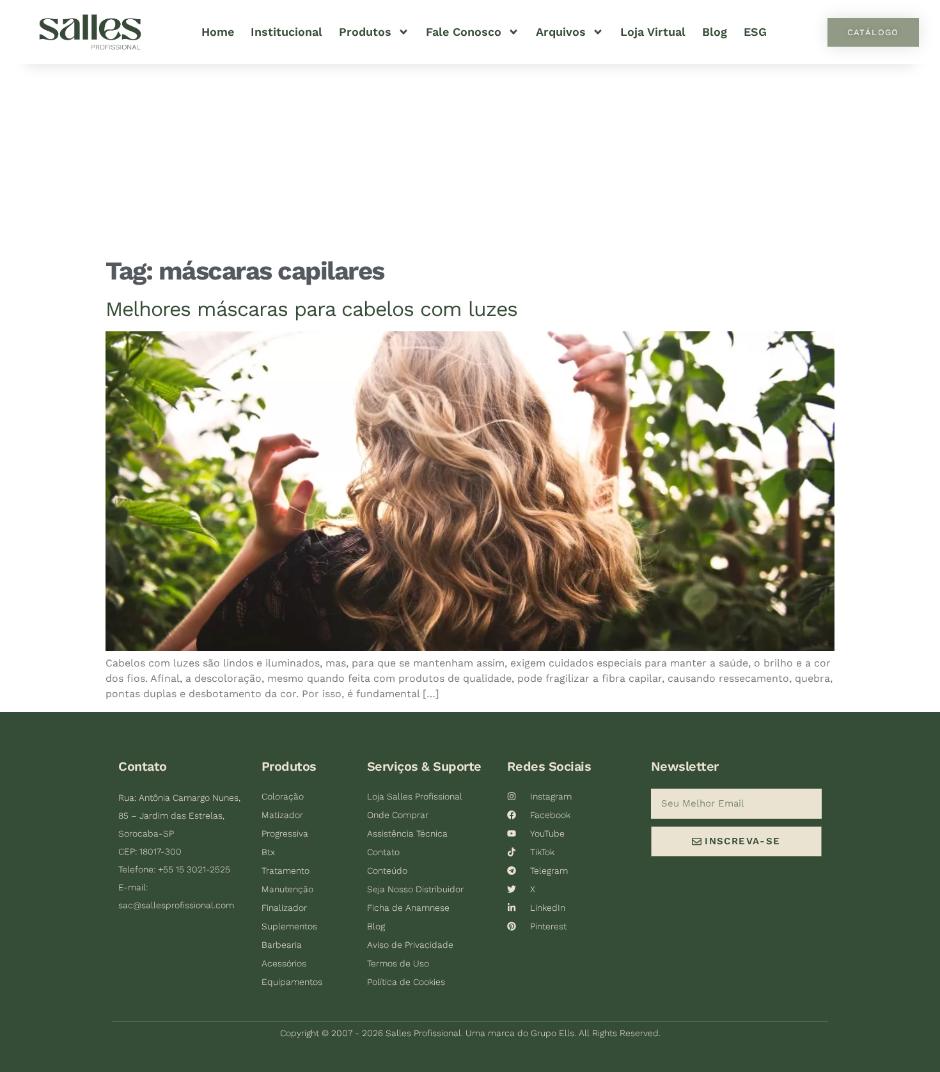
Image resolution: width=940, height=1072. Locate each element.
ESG (755, 31)
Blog (714, 31)
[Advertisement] (470, 159)
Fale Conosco (463, 31)
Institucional (286, 31)
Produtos (365, 31)
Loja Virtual (652, 31)
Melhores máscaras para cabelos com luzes (311, 309)
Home (217, 31)
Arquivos (561, 31)
